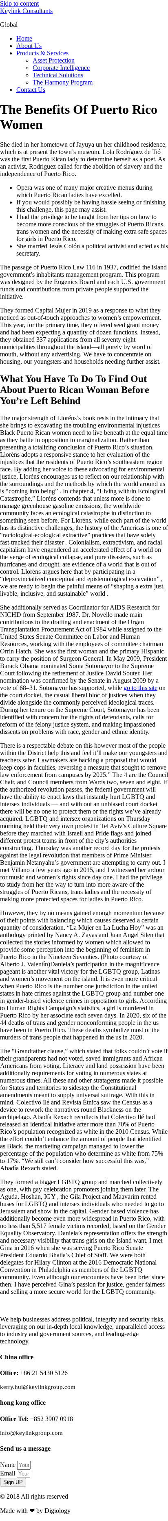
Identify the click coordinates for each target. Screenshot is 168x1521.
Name (8, 1464)
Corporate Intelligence (61, 67)
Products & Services (42, 53)
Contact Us (30, 89)
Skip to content (19, 3)
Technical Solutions (58, 75)
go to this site (140, 687)
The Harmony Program (63, 82)
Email (8, 1473)
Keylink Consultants (26, 10)
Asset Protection (54, 60)
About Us (29, 45)
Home (24, 38)
